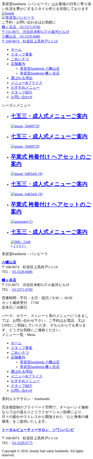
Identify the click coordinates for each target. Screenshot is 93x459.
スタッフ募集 (22, 54)
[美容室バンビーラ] (18, 17)
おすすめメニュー (25, 87)
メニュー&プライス (26, 83)
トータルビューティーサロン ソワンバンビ (38, 430)
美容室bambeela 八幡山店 (40, 68)
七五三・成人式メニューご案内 (49, 116)
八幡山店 (9, 262)
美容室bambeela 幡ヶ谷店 (40, 73)
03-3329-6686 (22, 272)
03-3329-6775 (22, 443)
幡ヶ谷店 (9, 280)
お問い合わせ (22, 97)
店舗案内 (18, 64)
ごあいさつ (20, 59)
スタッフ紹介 (22, 92)
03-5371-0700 (22, 289)
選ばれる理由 (22, 78)
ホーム (16, 49)
